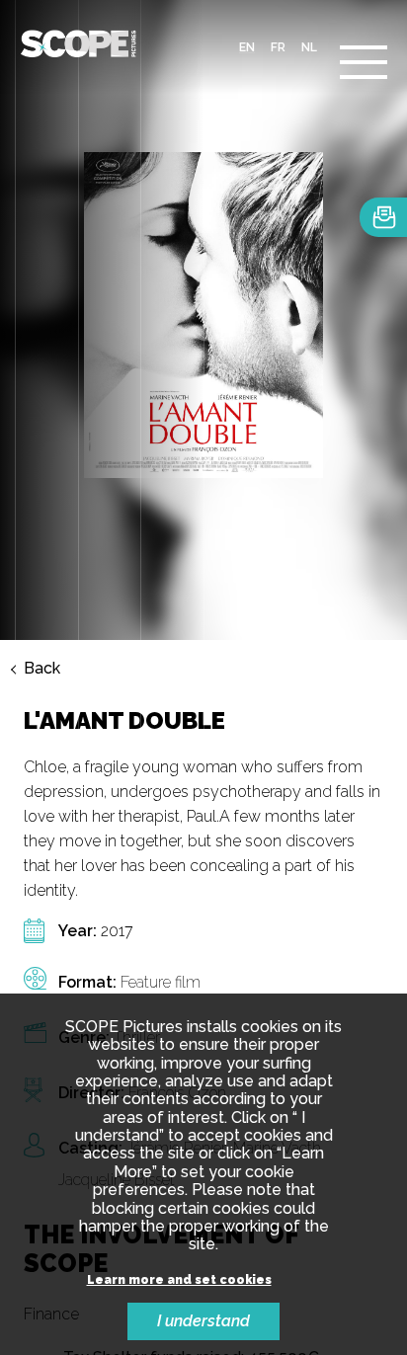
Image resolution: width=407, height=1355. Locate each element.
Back (42, 669)
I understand (203, 1321)
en (247, 47)
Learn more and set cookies (179, 1280)
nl (309, 47)
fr (278, 47)
